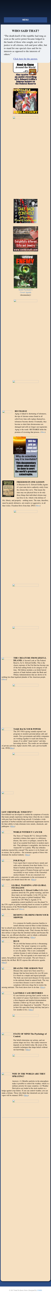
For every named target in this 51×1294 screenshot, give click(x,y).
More (43, 432)
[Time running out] (25, 603)
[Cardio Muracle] (25, 704)
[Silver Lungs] (25, 769)
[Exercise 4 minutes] (26, 393)
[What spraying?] (25, 337)
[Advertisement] (25, 1159)
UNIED (39, 1290)
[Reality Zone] (25, 1061)
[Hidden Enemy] (25, 271)
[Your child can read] (25, 545)
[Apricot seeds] (25, 639)
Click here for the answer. (25, 58)
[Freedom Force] (25, 1105)
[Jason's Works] (25, 1021)
